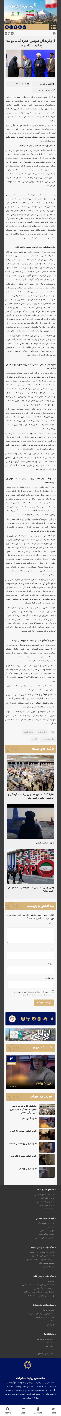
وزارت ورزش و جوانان (46, 1353)
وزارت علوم (50, 1346)
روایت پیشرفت (47, 739)
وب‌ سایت (49, 978)
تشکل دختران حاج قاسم (45, 1317)
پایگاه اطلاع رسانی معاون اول (43, 1255)
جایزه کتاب (29, 732)
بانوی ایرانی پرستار (28, 1168)
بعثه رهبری (50, 1281)
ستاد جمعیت (49, 1208)
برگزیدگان (42, 732)
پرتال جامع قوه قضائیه (46, 1223)
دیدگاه (50, 923)
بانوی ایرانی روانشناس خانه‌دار (23, 1143)
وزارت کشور (50, 1349)
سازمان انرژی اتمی (47, 1197)
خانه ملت (50, 1226)
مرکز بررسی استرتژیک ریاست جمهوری (40, 1259)
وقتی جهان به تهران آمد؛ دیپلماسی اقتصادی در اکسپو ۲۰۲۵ (31, 889)
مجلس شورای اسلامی (46, 1234)
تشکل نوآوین (49, 1320)
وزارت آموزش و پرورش (45, 1339)
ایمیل (51, 963)
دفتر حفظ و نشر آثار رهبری (44, 1288)
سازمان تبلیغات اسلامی (45, 1201)
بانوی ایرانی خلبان (45, 843)
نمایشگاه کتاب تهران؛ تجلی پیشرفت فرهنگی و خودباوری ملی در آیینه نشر (31, 796)
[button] (15, 1086)
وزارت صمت (49, 1342)
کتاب (34, 739)
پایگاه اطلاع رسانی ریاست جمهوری (41, 1252)
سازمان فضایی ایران (46, 1205)
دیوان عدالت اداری (47, 1230)
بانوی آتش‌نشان (29, 1118)
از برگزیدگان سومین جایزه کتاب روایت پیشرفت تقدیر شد (30, 43)
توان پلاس (50, 1324)
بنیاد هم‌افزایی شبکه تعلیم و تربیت (41, 1313)
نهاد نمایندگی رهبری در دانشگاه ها (41, 1295)
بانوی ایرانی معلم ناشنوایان (24, 1156)
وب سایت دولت (48, 1266)
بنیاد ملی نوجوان (48, 1310)
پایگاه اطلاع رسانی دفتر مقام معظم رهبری (38, 1284)
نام (52, 949)
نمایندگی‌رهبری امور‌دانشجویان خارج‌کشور (38, 1291)
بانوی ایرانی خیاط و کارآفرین (37, 1083)
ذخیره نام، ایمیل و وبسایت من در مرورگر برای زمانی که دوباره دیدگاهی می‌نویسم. (31, 993)
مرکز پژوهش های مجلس (44, 1237)
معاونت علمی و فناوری (45, 1263)
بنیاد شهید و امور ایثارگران (44, 1194)
